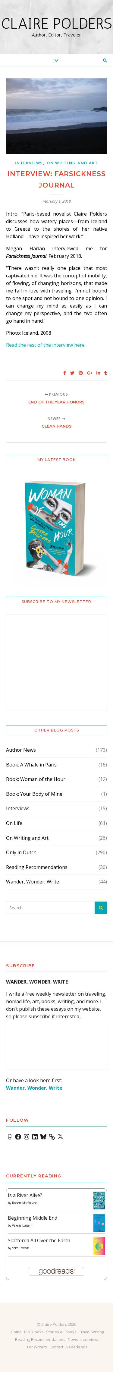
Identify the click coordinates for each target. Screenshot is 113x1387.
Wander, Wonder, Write (32, 881)
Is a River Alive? (25, 1195)
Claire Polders (56, 23)
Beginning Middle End (32, 1218)
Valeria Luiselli (22, 1225)
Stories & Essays (61, 1332)
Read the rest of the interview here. (46, 345)
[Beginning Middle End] (99, 1223)
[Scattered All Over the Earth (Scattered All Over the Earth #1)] (99, 1246)
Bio (27, 1332)
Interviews (29, 163)
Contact (56, 1347)
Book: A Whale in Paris (31, 764)
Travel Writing (91, 1332)
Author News (21, 750)
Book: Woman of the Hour (35, 779)
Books (38, 1332)
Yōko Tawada (21, 1248)
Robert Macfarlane (24, 1203)
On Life (14, 823)
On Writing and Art (72, 163)
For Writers (37, 1347)
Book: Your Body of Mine (34, 794)
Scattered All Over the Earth (39, 1240)
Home (16, 1332)
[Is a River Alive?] (99, 1200)
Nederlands (76, 1347)
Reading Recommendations (36, 867)
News (73, 1339)
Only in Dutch (21, 852)
